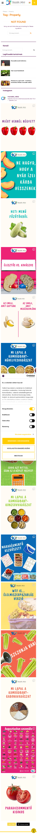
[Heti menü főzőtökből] (5, 73)
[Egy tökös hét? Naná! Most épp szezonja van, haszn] (18, 222)
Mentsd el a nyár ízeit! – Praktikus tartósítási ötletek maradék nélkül (21, 81)
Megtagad (18, 456)
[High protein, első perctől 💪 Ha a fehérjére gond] (18, 462)
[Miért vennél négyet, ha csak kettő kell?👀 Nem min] (18, 126)
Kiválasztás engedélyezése (18, 448)
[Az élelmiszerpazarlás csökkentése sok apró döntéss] (18, 605)
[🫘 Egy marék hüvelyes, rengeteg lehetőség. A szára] (18, 366)
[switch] (32, 414)
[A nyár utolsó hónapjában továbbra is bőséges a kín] (18, 749)
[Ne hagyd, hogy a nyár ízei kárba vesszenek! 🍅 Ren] (18, 174)
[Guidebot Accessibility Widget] (33, 830)
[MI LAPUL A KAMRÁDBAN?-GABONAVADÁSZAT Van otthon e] (18, 701)
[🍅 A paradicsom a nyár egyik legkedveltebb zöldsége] (18, 797)
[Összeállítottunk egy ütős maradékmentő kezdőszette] (18, 558)
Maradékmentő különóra (18, 61)
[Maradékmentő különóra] (5, 63)
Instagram (7, 90)
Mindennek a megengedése (18, 441)
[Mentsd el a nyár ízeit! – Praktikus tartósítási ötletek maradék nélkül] (5, 83)
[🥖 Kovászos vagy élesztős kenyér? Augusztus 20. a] (18, 270)
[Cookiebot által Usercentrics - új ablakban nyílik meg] (26, 376)
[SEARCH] (34, 50)
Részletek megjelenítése (23, 434)
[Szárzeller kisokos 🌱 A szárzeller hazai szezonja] (18, 653)
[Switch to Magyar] (29, 2)
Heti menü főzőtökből (17, 71)
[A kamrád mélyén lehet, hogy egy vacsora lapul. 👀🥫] (18, 510)
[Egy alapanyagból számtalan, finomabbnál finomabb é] (18, 318)
